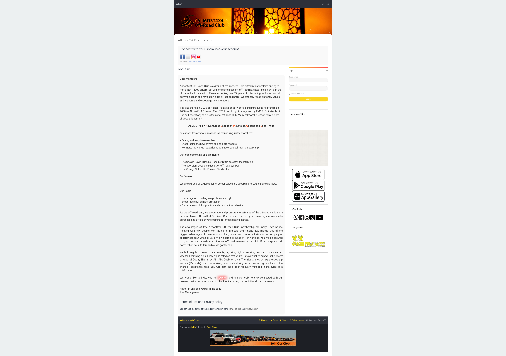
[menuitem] (179, 4)
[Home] (203, 21)
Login (291, 71)
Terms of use (235, 309)
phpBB (193, 327)
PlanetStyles (212, 327)
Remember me (297, 93)
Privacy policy (251, 309)
